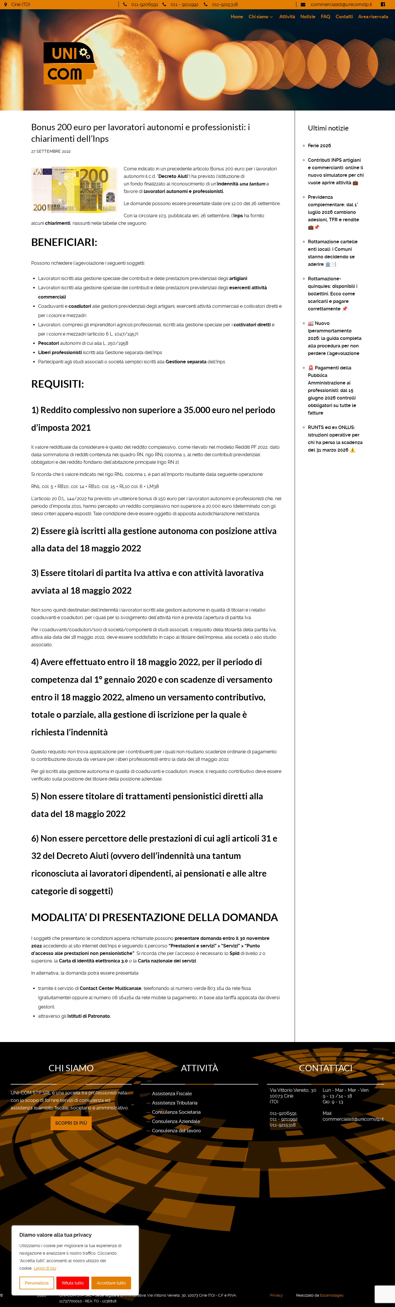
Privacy (276, 1295)
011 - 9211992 (184, 4)
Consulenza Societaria (176, 1112)
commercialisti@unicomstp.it (341, 4)
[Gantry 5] (99, 63)
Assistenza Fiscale (172, 1093)
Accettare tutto (111, 1283)
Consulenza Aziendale (176, 1121)
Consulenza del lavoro (176, 1130)
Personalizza (37, 1283)
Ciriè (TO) (20, 4)
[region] (75, 1260)
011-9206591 (144, 4)
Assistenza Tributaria (175, 1103)
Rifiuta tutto (73, 1283)
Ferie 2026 (319, 145)
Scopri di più (71, 1123)
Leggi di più (45, 1268)
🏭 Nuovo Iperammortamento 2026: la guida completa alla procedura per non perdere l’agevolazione (334, 338)
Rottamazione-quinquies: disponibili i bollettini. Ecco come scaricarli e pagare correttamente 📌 (332, 294)
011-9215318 (225, 4)
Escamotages (331, 1295)
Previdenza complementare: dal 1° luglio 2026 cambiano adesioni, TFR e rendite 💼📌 (333, 212)
